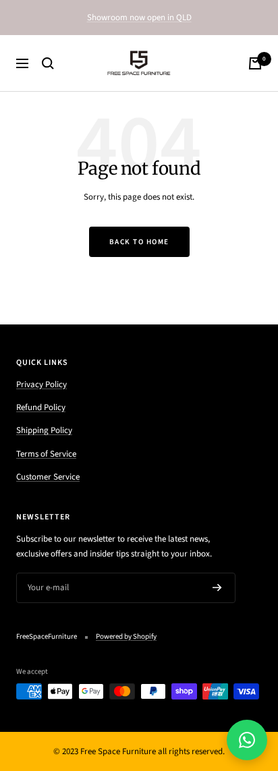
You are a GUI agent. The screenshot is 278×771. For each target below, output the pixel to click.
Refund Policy (40, 407)
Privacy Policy (41, 384)
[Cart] (255, 63)
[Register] (217, 587)
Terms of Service (46, 454)
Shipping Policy (44, 430)
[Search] (48, 63)
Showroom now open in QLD (139, 17)
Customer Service (48, 477)
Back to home (139, 242)
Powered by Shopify (126, 636)
